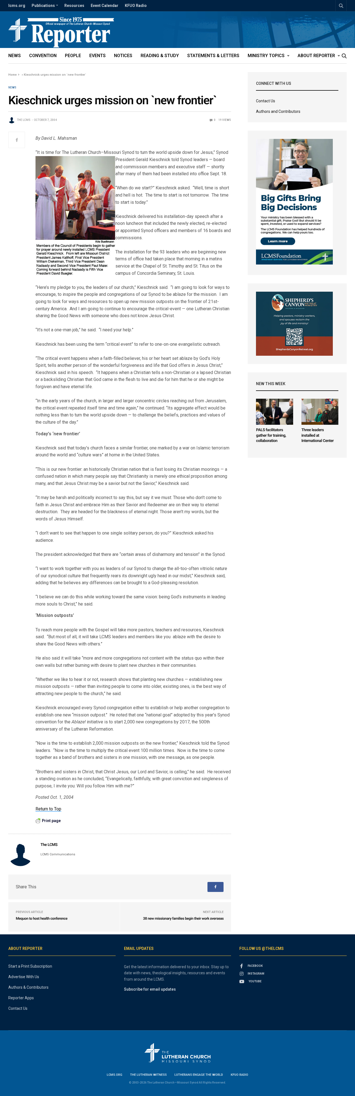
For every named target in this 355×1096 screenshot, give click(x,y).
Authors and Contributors (278, 111)
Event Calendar (104, 5)
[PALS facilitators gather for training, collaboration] (274, 412)
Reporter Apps (21, 998)
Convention (43, 55)
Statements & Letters (213, 55)
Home (12, 75)
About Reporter (316, 55)
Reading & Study (160, 55)
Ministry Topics (266, 55)
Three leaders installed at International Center (317, 435)
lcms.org (16, 5)
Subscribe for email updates (150, 989)
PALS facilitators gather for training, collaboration (271, 435)
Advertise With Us (23, 977)
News (14, 55)
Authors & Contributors (28, 987)
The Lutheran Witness (148, 1075)
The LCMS (24, 119)
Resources (74, 5)
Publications (43, 5)
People (73, 55)
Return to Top (48, 809)
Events (97, 55)
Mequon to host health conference (41, 919)
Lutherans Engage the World (198, 1075)
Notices (123, 55)
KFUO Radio (136, 5)
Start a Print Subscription (30, 966)
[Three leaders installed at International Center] (319, 412)
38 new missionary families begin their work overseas (183, 919)
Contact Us (265, 101)
